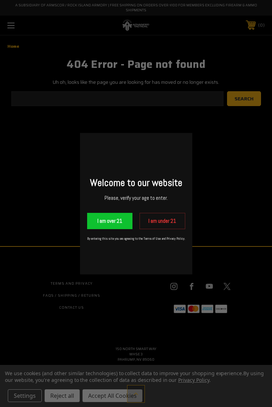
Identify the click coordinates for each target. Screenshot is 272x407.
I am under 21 (162, 220)
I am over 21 (109, 220)
